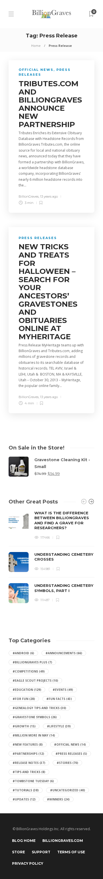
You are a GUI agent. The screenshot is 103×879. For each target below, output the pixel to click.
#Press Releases (71, 754)
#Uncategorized (67, 790)
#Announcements (63, 653)
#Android (23, 653)
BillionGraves (29, 196)
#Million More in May (34, 735)
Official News (36, 70)
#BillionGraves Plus (32, 662)
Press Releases (38, 238)
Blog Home (23, 840)
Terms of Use (71, 852)
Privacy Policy (27, 863)
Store (18, 852)
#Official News (70, 744)
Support (41, 852)
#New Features (28, 744)
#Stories (67, 763)
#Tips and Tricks (29, 772)
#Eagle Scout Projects (35, 681)
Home (36, 45)
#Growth (24, 726)
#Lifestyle (59, 726)
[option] (51, 557)
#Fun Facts (59, 699)
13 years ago (49, 196)
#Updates (24, 799)
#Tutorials (26, 790)
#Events (63, 690)
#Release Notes (29, 763)
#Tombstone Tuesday (33, 781)
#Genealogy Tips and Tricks (39, 708)
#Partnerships (28, 754)
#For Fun (24, 699)
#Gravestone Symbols (35, 717)
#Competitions (29, 671)
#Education (27, 690)
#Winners (58, 799)
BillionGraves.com (62, 840)
